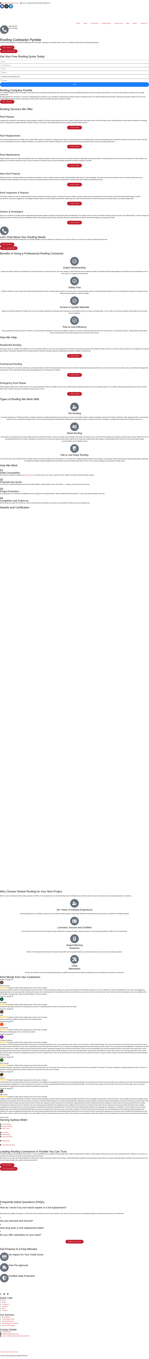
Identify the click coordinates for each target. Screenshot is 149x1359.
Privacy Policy (13, 1352)
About (85, 23)
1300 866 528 (13, 26)
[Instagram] (6, 6)
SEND (74, 84)
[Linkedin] (11, 6)
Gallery (135, 23)
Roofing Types (106, 23)
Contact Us (143, 23)
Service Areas (118, 23)
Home (78, 23)
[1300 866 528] (4, 29)
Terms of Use (4, 1352)
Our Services (95, 23)
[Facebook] (2, 6)
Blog (127, 23)
